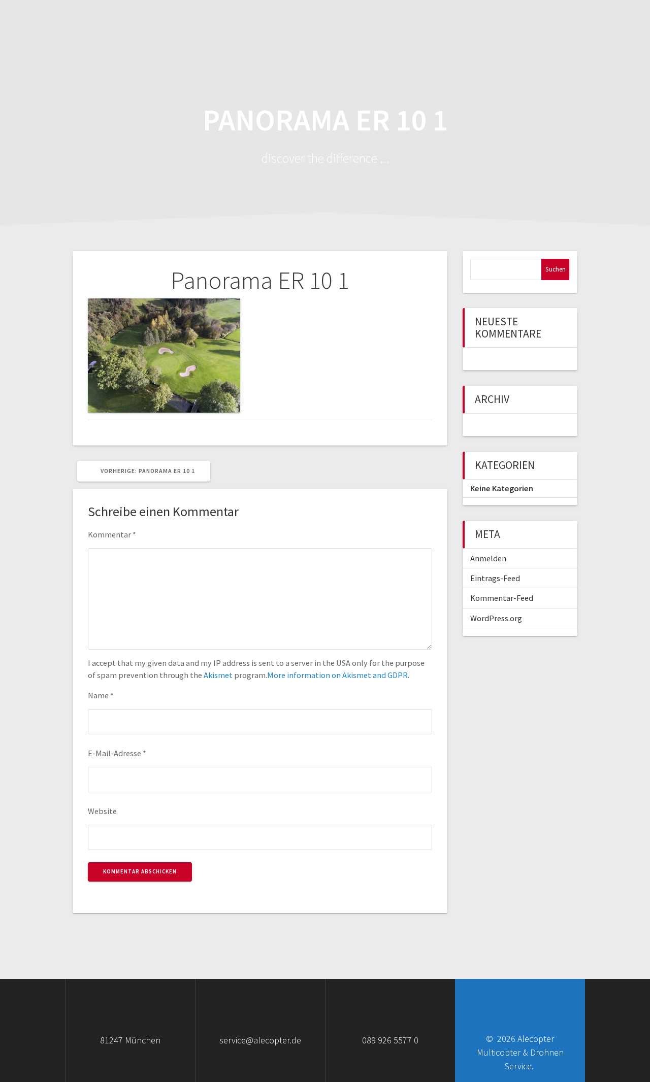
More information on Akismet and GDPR (337, 675)
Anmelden (488, 558)
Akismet (218, 675)
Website (102, 811)
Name (101, 695)
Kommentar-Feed (501, 598)
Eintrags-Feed (495, 578)
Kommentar (112, 534)
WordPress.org (496, 618)
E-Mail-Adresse (117, 753)
